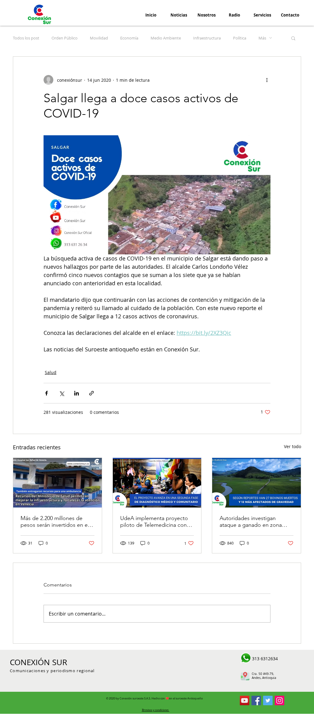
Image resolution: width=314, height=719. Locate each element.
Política (239, 38)
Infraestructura (207, 38)
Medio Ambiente (166, 38)
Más (262, 38)
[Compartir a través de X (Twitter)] (61, 393)
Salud (50, 372)
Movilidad (99, 38)
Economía (129, 38)
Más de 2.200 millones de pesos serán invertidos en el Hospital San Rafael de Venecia (55, 521)
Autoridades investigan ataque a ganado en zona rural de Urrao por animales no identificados (253, 521)
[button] (293, 38)
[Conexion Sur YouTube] (244, 700)
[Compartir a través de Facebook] (46, 393)
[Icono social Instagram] (279, 700)
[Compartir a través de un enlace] (91, 393)
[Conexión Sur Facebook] (256, 700)
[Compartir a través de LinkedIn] (76, 393)
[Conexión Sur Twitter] (268, 700)
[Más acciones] (266, 80)
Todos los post (26, 38)
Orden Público (65, 38)
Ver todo (292, 446)
